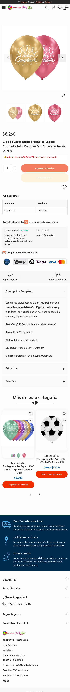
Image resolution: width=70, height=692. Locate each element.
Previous (8, 58)
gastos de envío (13, 238)
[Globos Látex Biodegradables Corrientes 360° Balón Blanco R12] (52, 430)
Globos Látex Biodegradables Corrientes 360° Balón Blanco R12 (51, 459)
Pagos (5, 681)
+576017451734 (19, 604)
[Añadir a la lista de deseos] (64, 187)
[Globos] (15, 113)
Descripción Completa (19, 291)
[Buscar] (47, 7)
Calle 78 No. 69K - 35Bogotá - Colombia (13, 658)
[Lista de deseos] (60, 7)
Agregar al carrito (44, 168)
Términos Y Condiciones (15, 670)
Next (62, 58)
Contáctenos (9, 645)
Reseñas (11, 381)
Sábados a (36, 2)
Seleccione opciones (51, 474)
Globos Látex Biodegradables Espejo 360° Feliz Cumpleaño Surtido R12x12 (18, 468)
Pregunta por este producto (22, 253)
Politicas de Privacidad (15, 676)
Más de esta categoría (35, 397)
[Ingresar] (54, 7)
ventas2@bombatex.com (24, 665)
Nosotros (7, 650)
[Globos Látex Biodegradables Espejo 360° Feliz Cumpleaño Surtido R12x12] (18, 430)
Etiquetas (11, 368)
